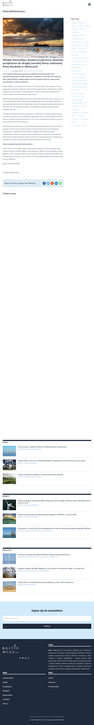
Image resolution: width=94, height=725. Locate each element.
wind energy (84, 119)
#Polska (88, 26)
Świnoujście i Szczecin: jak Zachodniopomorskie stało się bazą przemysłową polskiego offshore (54, 528)
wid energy (80, 115)
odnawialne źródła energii (79, 80)
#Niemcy (80, 26)
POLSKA (38, 449)
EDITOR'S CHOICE (24, 449)
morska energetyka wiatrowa (80, 58)
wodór (74, 122)
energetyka (75, 32)
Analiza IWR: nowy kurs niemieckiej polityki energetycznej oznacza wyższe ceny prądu (51, 461)
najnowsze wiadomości (78, 74)
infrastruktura (82, 48)
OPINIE (32, 449)
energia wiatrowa (77, 42)
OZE (83, 96)
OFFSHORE (32, 71)
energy (86, 42)
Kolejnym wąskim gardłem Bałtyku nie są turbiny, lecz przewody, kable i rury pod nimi (51, 568)
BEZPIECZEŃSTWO (24, 557)
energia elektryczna (77, 38)
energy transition (77, 45)
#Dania (74, 22)
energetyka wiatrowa (78, 35)
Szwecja (74, 106)
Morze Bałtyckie (76, 67)
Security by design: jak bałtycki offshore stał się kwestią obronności (44, 555)
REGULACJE (33, 463)
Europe (74, 48)
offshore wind (76, 90)
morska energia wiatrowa (79, 61)
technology (75, 109)
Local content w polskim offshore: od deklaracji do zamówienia (42, 447)
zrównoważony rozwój (78, 125)
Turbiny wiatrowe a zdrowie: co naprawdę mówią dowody (40, 475)
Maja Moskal (7, 71)
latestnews (75, 54)
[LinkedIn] (25, 658)
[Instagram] (28, 658)
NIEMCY (25, 71)
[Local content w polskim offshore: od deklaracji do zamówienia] (9, 451)
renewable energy (77, 99)
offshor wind (75, 96)
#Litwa (74, 26)
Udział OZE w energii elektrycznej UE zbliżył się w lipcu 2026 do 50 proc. (46, 582)
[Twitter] (20, 658)
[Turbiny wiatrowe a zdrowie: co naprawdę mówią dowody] (9, 479)
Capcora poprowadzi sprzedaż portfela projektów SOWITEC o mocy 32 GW (47, 515)
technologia (82, 106)
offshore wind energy (78, 93)
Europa (86, 45)
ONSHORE (27, 505)
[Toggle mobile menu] (89, 4)
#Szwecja (74, 29)
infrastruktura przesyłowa (79, 51)
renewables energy (77, 103)
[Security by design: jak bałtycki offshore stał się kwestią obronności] (9, 559)
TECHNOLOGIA (44, 571)
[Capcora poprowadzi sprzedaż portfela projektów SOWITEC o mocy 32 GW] (9, 519)
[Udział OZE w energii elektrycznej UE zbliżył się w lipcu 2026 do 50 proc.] (9, 586)
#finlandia (81, 22)
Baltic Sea (82, 29)
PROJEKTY (40, 71)
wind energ (75, 119)
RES (86, 103)
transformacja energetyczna (80, 112)
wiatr (73, 115)
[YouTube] (23, 658)
